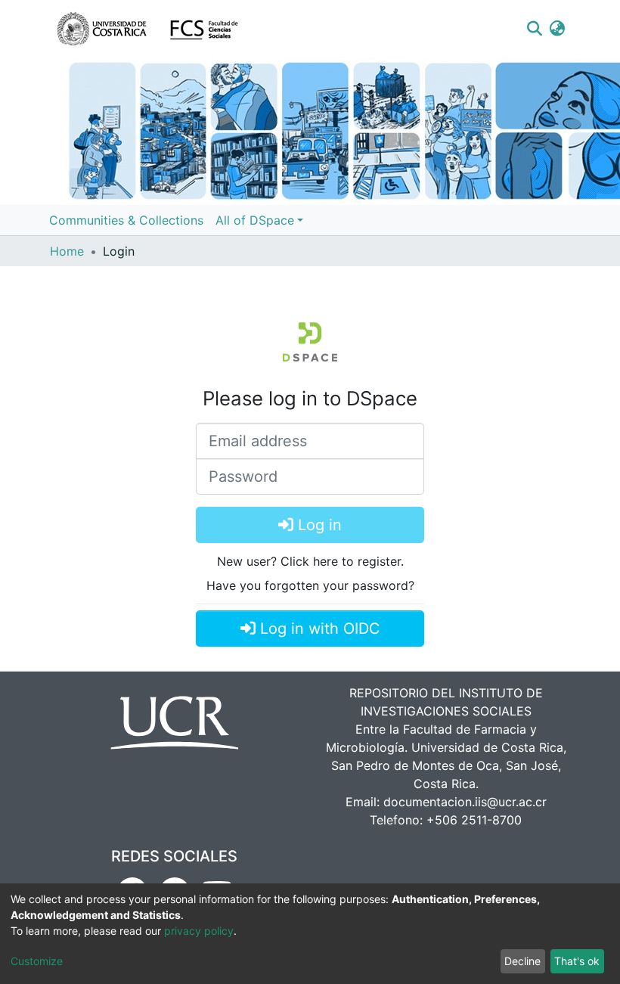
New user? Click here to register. (310, 561)
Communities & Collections (126, 220)
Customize (37, 961)
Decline (522, 961)
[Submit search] (534, 29)
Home (67, 251)
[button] (557, 29)
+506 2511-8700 (474, 819)
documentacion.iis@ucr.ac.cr (465, 801)
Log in (317, 525)
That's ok (577, 961)
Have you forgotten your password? (310, 585)
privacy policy (199, 930)
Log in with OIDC (318, 628)
